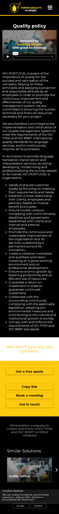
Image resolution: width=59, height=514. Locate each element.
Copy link (29, 387)
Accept (20, 505)
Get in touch (29, 404)
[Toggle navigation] (50, 7)
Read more (28, 499)
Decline (38, 505)
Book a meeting (29, 395)
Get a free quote (29, 371)
